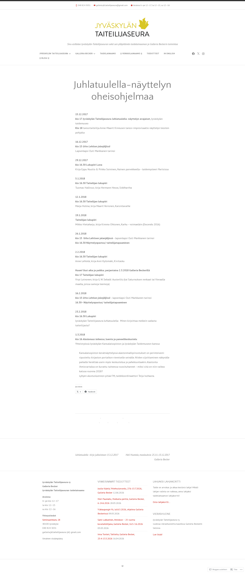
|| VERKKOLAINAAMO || (131, 53)
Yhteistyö (134, 422)
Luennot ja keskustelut (89, 422)
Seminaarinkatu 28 (51, 519)
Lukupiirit (104, 422)
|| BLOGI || (44, 58)
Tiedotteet (153, 53)
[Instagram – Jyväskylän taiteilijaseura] (203, 53)
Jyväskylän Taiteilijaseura (54, 53)
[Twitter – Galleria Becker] (198, 53)
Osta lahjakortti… (161, 502)
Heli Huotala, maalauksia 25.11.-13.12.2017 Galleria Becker (148, 455)
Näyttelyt (113, 422)
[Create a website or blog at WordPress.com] (122, 566)
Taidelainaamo (108, 53)
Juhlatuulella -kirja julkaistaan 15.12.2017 (96, 452)
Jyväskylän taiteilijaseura (89, 417)
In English (169, 53)
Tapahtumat (123, 422)
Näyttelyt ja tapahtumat (112, 417)
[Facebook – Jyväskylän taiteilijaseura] (193, 53)
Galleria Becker (84, 53)
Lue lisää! (157, 534)
